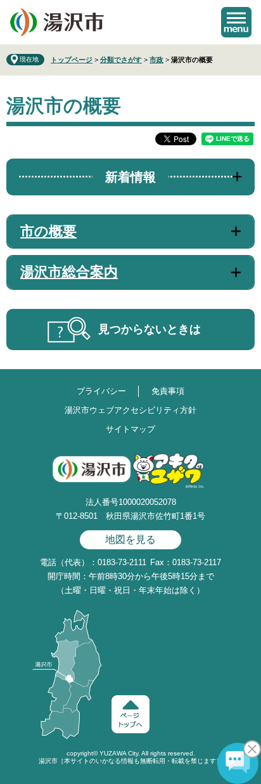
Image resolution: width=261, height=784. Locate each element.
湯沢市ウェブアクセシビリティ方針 (130, 410)
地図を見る (130, 539)
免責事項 (167, 391)
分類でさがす (121, 59)
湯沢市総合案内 (69, 272)
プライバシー (101, 391)
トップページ (71, 59)
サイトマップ (130, 429)
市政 (156, 59)
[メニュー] (236, 22)
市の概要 (48, 231)
